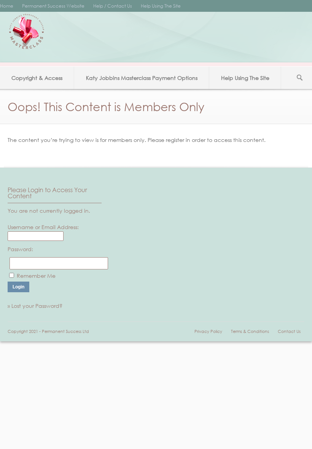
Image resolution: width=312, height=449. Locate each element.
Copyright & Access (36, 77)
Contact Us (289, 331)
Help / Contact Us (112, 6)
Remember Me (36, 275)
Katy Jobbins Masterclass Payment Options (141, 77)
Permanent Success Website (53, 6)
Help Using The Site (161, 6)
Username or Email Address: (43, 227)
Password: (20, 249)
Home (6, 6)
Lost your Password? (36, 305)
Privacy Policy (208, 331)
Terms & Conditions (250, 331)
